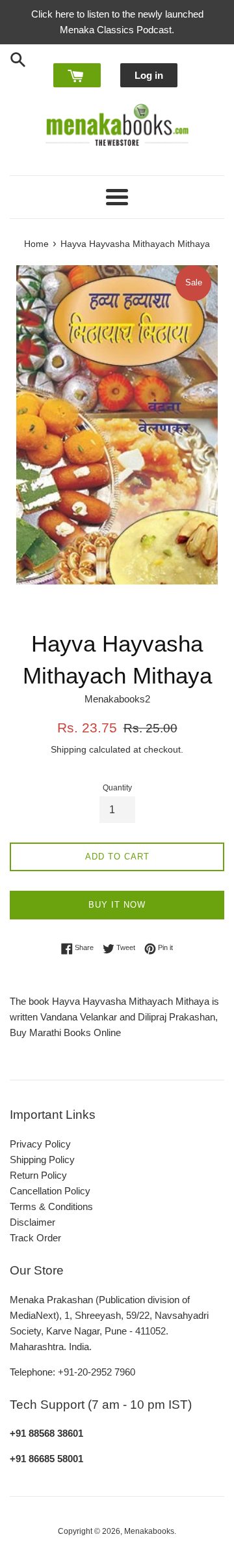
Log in (149, 75)
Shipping (68, 749)
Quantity (117, 787)
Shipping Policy (42, 1159)
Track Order (35, 1237)
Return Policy (38, 1175)
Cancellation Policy (50, 1190)
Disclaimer (32, 1222)
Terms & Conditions (51, 1206)
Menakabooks (149, 1531)
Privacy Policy (40, 1143)
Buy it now (117, 905)
